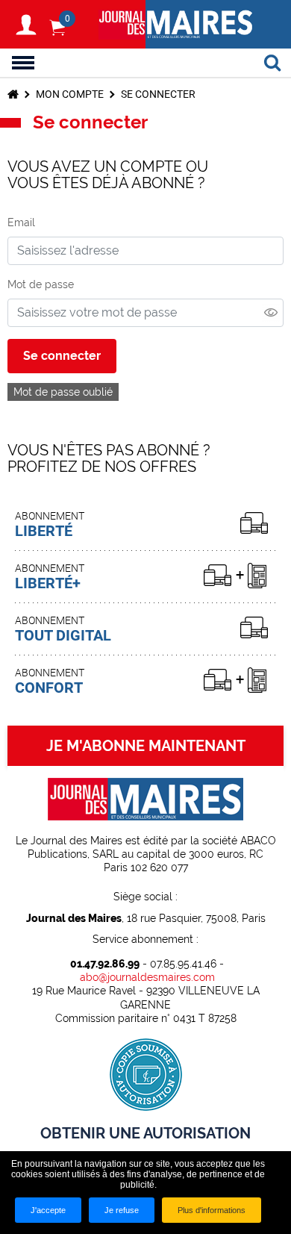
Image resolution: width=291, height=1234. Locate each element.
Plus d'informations (211, 1210)
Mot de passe (40, 284)
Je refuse (121, 1210)
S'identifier (26, 24)
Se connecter (62, 356)
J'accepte (48, 1210)
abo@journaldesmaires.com (147, 977)
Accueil (13, 94)
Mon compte (70, 94)
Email (21, 222)
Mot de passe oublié (63, 392)
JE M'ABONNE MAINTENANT (145, 746)
